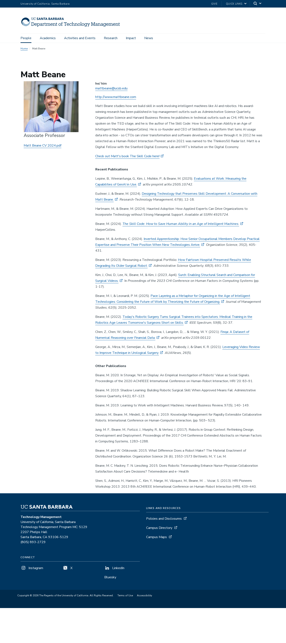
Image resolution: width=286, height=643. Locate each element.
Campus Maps (156, 537)
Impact (131, 38)
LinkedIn (117, 568)
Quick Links (234, 3)
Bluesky (110, 577)
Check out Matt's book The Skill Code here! (127, 156)
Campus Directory (159, 528)
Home (24, 48)
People (26, 38)
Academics (48, 38)
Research (110, 38)
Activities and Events (79, 38)
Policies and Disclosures (164, 518)
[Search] (257, 4)
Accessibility (144, 595)
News (148, 38)
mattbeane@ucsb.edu (111, 88)
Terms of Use (125, 595)
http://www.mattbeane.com (115, 97)
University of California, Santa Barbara (45, 3)
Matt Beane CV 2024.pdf (42, 145)
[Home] (72, 27)
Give (214, 3)
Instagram (35, 568)
